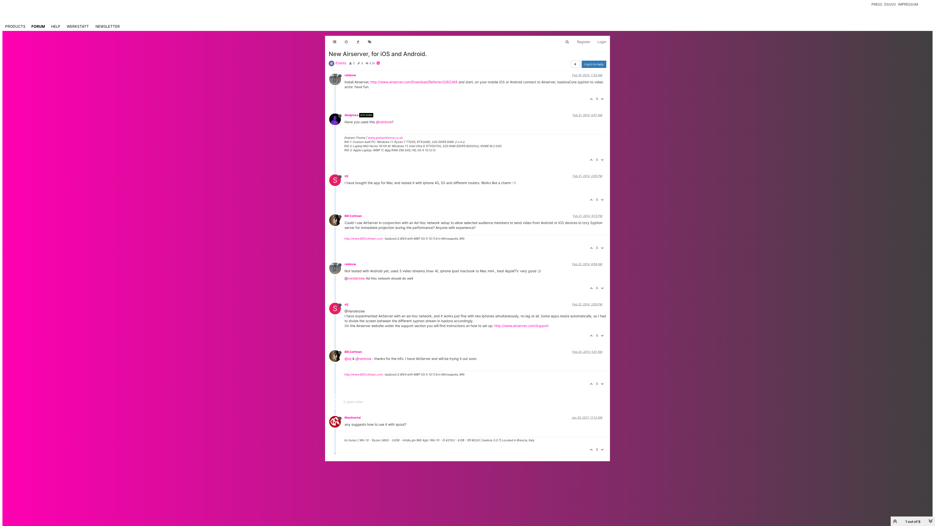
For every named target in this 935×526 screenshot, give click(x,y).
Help (55, 26)
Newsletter (107, 26)
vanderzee (356, 278)
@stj (348, 359)
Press (876, 4)
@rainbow (384, 122)
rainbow (350, 75)
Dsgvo (890, 4)
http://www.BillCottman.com (363, 238)
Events (341, 63)
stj (346, 176)
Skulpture (351, 115)
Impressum (908, 4)
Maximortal (353, 417)
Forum (38, 26)
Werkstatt (78, 26)
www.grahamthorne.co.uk (385, 138)
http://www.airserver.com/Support (521, 326)
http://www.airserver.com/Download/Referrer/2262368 (414, 82)
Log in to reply (594, 64)
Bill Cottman (353, 216)
